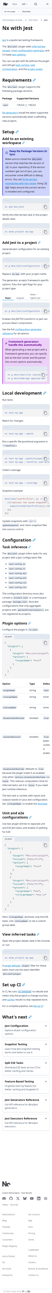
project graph (34, 69)
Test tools (33, 20)
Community (7, 1233)
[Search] (35, 4)
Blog (4, 1220)
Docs (14, 4)
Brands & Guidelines (38, 1268)
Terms (31, 1239)
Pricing (31, 1233)
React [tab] (8, 298)
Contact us (33, 1275)
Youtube (6, 1226)
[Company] (29, 1291)
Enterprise (7, 1275)
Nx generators (10, 112)
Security (14, 1204)
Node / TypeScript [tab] (35, 296)
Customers (7, 1239)
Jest (46, 20)
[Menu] (47, 4)
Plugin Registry (9, 1246)
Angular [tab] (20, 298)
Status (5, 1204)
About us (32, 1256)
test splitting (19, 54)
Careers (32, 1262)
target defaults (12, 965)
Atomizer (42, 803)
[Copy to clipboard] (45, 207)
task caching (22, 65)
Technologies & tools (12, 20)
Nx (3, 1262)
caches (11, 999)
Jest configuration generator (28, 50)
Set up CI (38, 1006)
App (30, 1220)
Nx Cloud (6, 1268)
